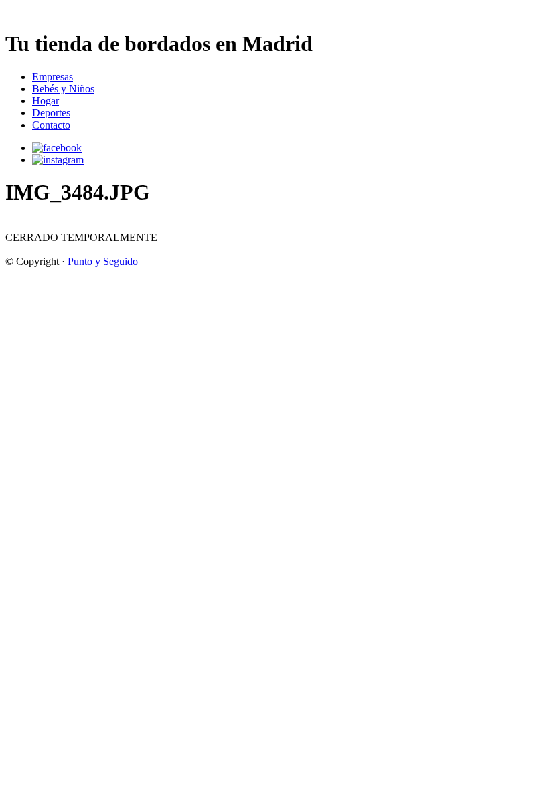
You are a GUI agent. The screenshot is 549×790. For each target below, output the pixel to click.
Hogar (45, 100)
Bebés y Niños (63, 88)
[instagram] (58, 159)
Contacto (51, 125)
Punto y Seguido (103, 261)
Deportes (51, 112)
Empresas (52, 76)
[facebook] (57, 147)
